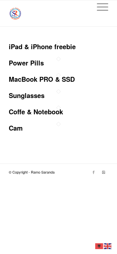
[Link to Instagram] (103, 172)
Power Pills (26, 62)
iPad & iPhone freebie (42, 46)
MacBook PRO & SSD (42, 79)
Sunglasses (27, 95)
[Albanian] (99, 245)
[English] (108, 245)
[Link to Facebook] (93, 172)
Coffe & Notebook (36, 111)
